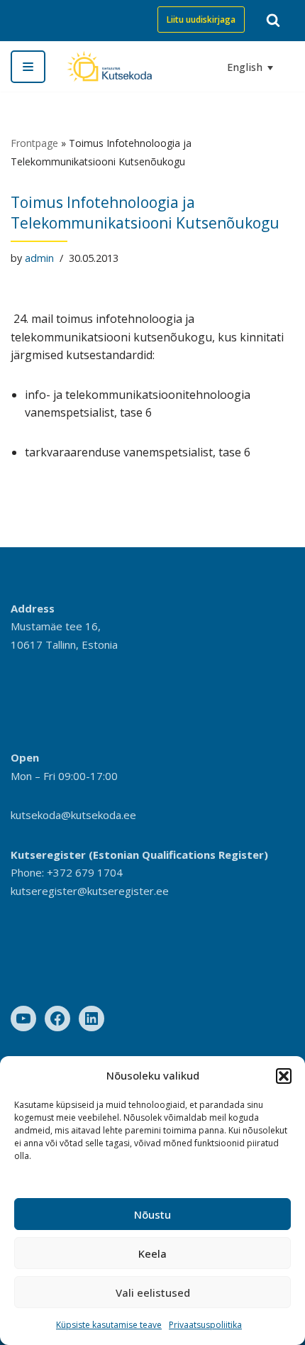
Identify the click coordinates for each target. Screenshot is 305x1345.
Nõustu (152, 1214)
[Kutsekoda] (109, 66)
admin (39, 258)
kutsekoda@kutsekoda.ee (73, 815)
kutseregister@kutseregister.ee (90, 891)
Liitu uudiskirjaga (201, 19)
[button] (284, 1076)
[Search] (273, 20)
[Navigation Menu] (28, 66)
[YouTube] (23, 1018)
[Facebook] (57, 1018)
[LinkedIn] (91, 1018)
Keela (152, 1253)
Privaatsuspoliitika (205, 1325)
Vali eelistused (153, 1292)
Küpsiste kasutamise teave (109, 1325)
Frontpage (34, 143)
